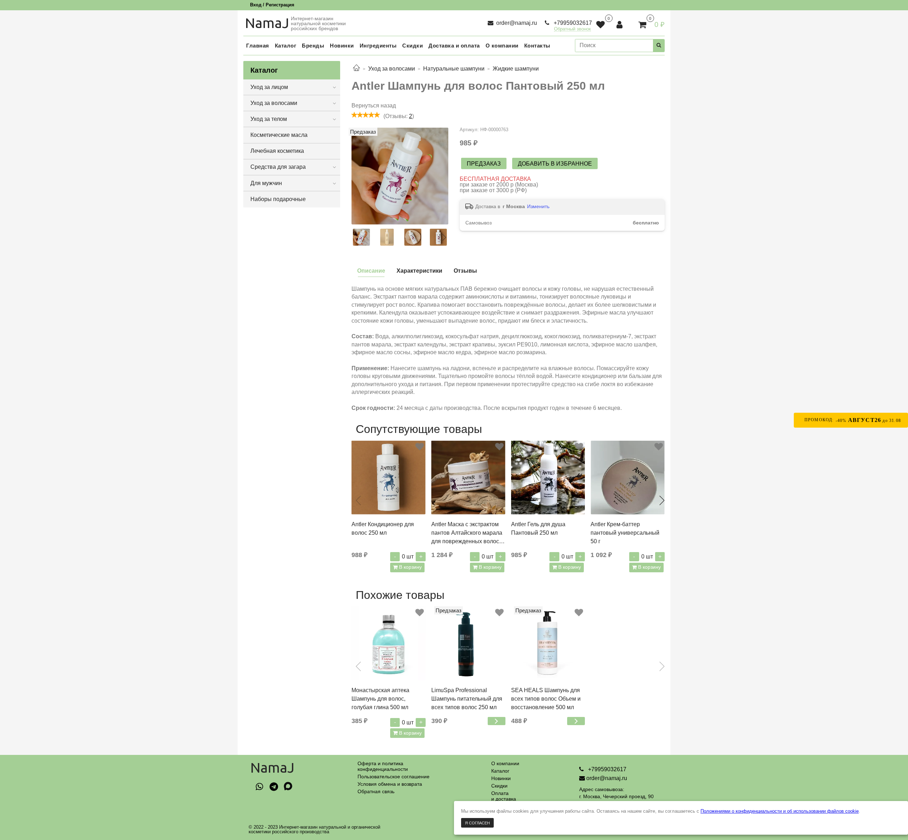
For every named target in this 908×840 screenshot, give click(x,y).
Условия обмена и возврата (390, 784)
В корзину (410, 567)
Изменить (538, 206)
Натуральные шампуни (454, 69)
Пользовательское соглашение (394, 776)
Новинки (501, 778)
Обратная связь (376, 791)
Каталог (500, 771)
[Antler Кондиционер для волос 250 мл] (388, 477)
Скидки (499, 786)
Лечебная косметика (277, 151)
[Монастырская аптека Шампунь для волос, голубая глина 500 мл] (388, 643)
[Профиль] (620, 24)
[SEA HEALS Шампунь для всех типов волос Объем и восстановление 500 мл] (548, 643)
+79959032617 (572, 23)
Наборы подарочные (278, 199)
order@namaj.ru (516, 23)
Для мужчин (266, 183)
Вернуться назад (373, 105)
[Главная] (356, 69)
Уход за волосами (391, 69)
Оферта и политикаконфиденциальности (383, 766)
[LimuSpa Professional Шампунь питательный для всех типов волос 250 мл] (468, 643)
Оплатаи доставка (503, 796)
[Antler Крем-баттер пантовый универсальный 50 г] (628, 477)
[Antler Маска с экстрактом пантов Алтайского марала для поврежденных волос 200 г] (468, 477)
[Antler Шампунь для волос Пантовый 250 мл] (399, 176)
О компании (505, 763)
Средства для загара (278, 167)
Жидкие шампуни (516, 69)
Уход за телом (268, 119)
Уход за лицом (269, 87)
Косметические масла (279, 135)
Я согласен (477, 823)
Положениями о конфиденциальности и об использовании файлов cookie (780, 811)
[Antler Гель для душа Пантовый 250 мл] (548, 477)
